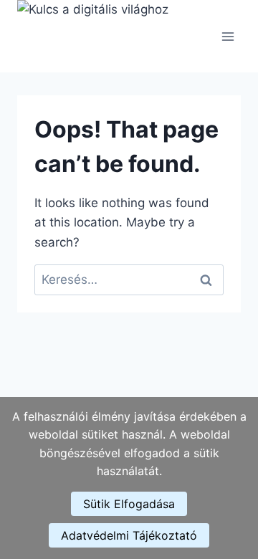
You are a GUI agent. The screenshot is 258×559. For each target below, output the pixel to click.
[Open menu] (227, 36)
